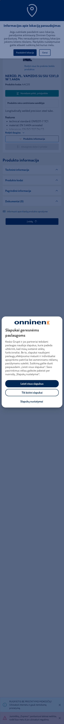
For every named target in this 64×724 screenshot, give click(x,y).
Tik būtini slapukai (32, 392)
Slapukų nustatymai (31, 401)
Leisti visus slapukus (32, 383)
